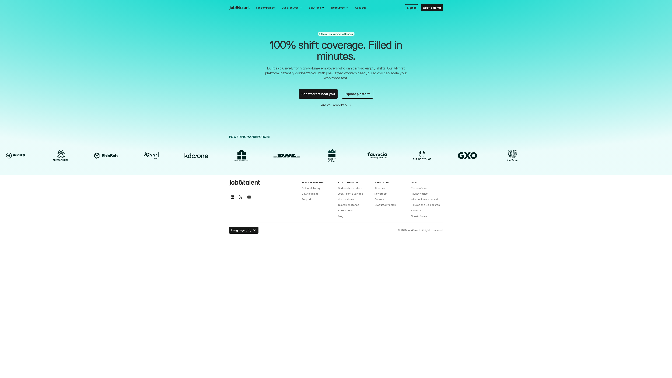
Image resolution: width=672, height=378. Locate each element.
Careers (379, 199)
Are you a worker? (334, 105)
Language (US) (241, 230)
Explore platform (357, 94)
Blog (341, 216)
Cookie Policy (419, 216)
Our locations (346, 199)
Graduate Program (385, 204)
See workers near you (318, 94)
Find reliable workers (350, 188)
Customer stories (348, 204)
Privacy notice (419, 193)
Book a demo (432, 8)
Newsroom (380, 193)
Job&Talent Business (350, 193)
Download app (310, 193)
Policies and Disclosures (425, 204)
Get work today (311, 188)
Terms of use (419, 188)
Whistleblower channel (424, 199)
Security (416, 210)
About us (379, 188)
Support (306, 199)
